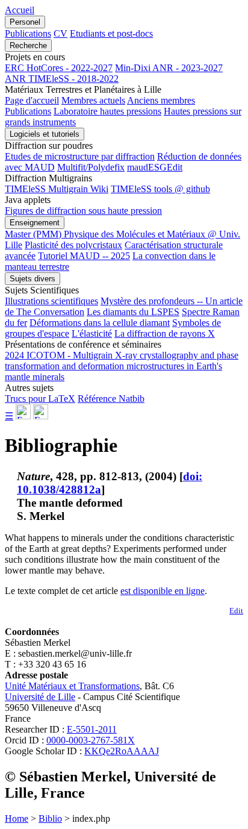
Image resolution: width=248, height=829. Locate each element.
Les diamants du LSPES (133, 312)
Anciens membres (161, 100)
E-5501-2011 (92, 729)
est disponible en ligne (162, 591)
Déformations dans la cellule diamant (99, 323)
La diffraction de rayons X (164, 333)
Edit (236, 610)
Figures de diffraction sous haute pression (83, 210)
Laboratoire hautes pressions (107, 111)
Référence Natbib (111, 398)
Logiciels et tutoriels (44, 134)
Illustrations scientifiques (51, 301)
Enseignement (35, 222)
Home (16, 818)
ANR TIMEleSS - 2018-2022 (62, 79)
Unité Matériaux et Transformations (72, 686)
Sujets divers (32, 278)
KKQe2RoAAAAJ (121, 751)
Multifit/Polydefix (91, 167)
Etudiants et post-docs (111, 33)
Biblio (50, 818)
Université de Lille (40, 697)
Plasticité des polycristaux (73, 245)
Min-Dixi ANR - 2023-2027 (169, 68)
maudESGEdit (154, 167)
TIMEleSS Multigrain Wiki (56, 189)
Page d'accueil (32, 100)
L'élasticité (92, 333)
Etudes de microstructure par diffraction (80, 156)
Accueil (19, 10)
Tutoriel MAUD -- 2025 (84, 256)
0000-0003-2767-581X (90, 740)
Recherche (28, 45)
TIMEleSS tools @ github (160, 189)
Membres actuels (93, 100)
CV (60, 33)
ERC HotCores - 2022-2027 (59, 68)
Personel (25, 22)
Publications (28, 33)
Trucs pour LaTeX (40, 398)
